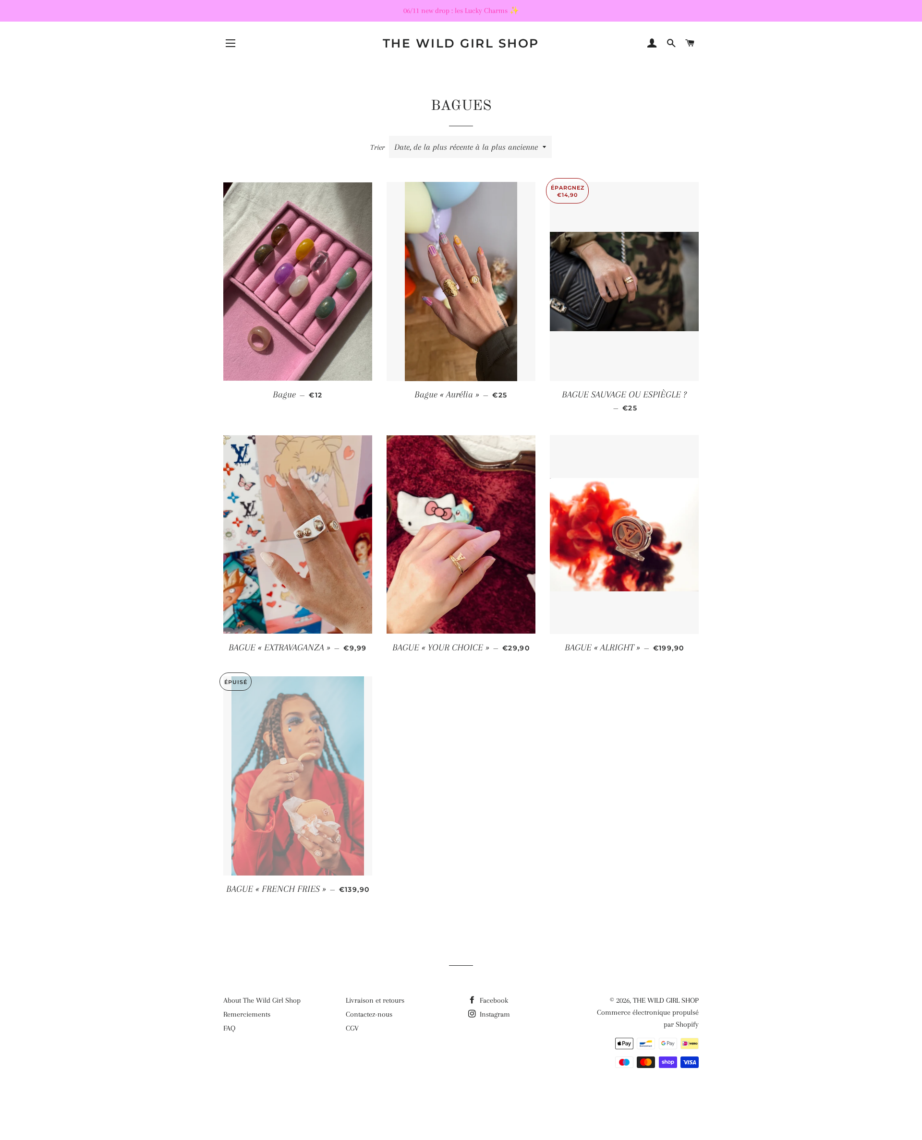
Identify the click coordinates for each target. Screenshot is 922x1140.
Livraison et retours (375, 1000)
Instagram (494, 1014)
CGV (352, 1028)
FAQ (229, 1028)
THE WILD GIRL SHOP (461, 43)
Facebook (493, 1000)
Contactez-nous (369, 1014)
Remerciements (246, 1014)
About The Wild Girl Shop (262, 1000)
